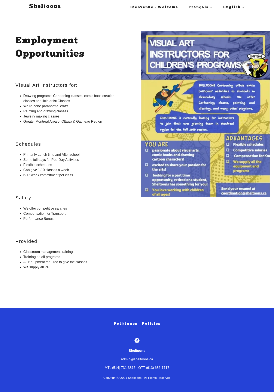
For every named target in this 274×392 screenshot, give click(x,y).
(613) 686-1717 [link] (157, 368)
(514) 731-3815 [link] (124, 368)
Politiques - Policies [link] (137, 324)
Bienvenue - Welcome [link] (154, 7)
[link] (45, 7)
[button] (199, 7)
